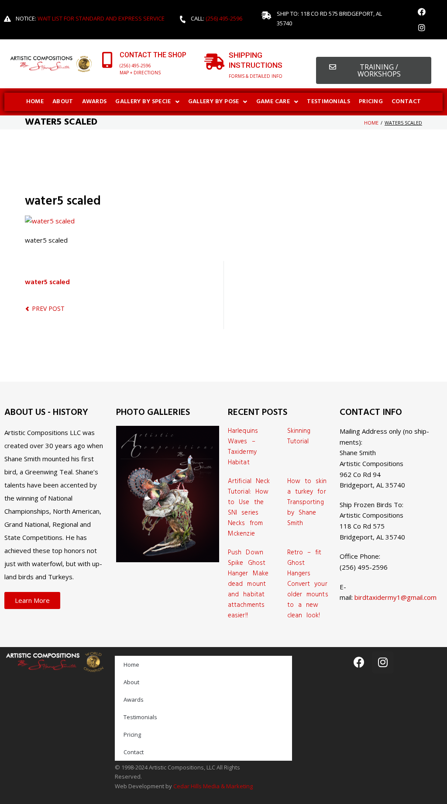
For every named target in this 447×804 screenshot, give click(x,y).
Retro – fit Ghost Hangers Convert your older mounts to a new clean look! (307, 584)
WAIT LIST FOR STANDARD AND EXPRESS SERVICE (101, 18)
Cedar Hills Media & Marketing (213, 786)
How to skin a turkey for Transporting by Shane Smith (307, 502)
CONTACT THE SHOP (153, 55)
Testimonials (140, 717)
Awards (134, 699)
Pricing (132, 734)
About (131, 682)
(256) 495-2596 (224, 18)
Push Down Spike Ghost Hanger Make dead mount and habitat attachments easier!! (248, 584)
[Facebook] (422, 12)
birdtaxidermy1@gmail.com (395, 597)
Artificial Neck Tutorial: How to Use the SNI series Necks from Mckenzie (249, 507)
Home (371, 122)
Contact (134, 752)
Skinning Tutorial (299, 436)
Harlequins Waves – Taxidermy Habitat (243, 447)
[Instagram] (422, 27)
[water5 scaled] (50, 220)
